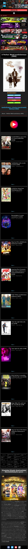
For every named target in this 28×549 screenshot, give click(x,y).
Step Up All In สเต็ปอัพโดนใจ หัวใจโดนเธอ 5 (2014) (19, 242)
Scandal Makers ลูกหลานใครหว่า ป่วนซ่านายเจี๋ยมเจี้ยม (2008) (18, 138)
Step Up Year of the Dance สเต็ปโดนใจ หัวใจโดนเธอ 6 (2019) (19, 431)
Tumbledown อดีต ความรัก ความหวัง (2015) (18, 164)
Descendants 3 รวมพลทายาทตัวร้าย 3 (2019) (17, 216)
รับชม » (12, 159)
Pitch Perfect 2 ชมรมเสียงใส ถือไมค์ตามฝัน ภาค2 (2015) (18, 376)
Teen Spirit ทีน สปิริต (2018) (18, 348)
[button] (14, 13)
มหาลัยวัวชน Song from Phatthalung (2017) (17, 189)
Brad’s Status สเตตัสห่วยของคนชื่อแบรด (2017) (19, 295)
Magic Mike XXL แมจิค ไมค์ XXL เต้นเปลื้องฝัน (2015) (18, 404)
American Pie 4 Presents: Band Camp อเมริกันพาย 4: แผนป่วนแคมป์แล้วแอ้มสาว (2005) (18, 272)
